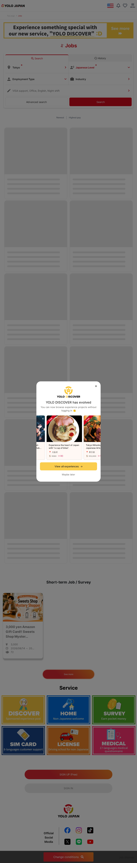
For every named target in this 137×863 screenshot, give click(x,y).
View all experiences (69, 466)
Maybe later (68, 474)
